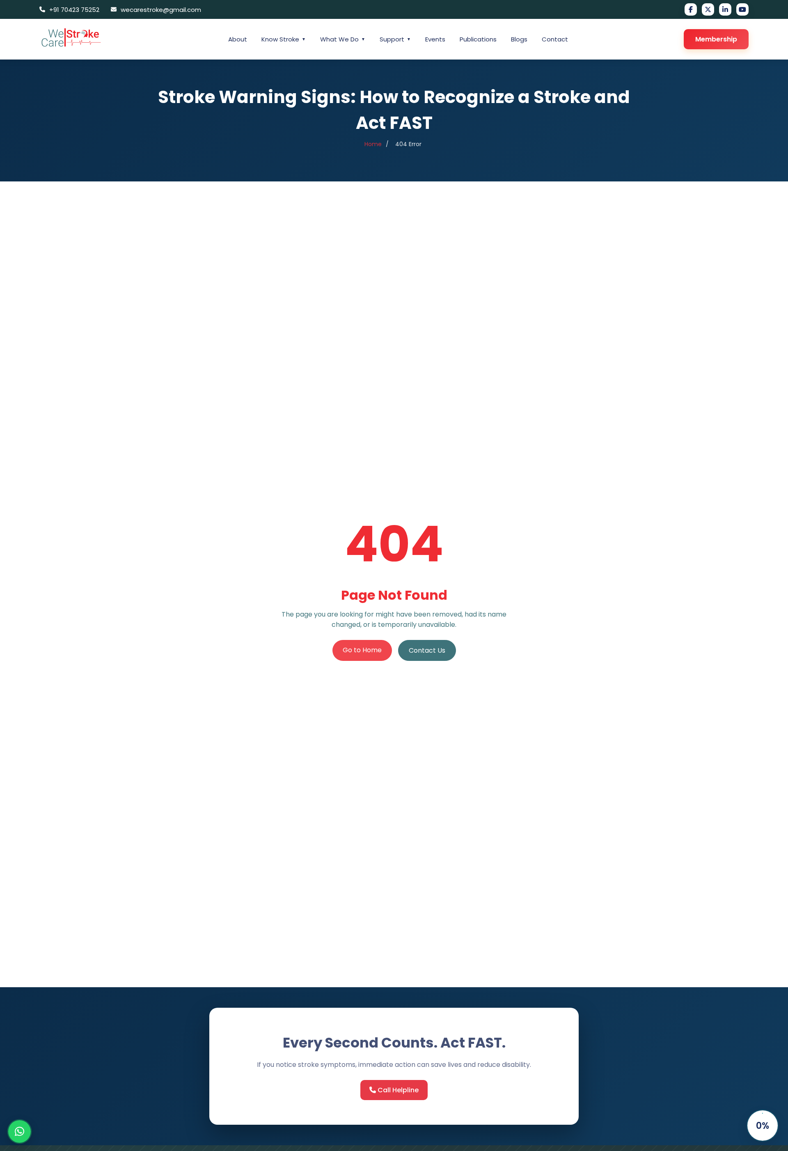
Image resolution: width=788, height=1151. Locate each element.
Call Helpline (397, 1090)
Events (435, 39)
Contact (555, 39)
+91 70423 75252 (74, 9)
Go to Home (362, 650)
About (237, 39)
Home (373, 144)
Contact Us (427, 650)
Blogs (519, 39)
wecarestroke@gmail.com (161, 9)
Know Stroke (283, 39)
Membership (716, 39)
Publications (478, 39)
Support (395, 39)
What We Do (342, 39)
